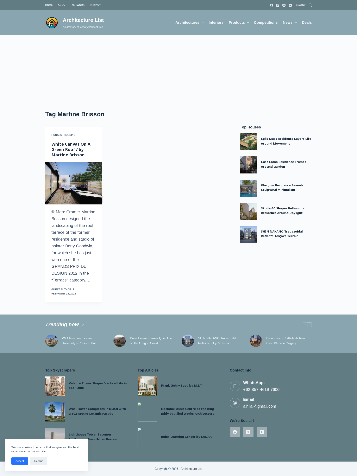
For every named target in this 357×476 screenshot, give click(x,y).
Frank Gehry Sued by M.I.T (181, 385)
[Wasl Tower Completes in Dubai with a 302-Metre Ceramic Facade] (55, 411)
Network (78, 5)
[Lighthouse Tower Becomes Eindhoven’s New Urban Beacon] (55, 437)
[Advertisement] (178, 66)
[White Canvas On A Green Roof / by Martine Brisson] (73, 183)
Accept (19, 461)
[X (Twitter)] (277, 5)
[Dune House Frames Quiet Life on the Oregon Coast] (119, 341)
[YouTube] (290, 5)
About (62, 5)
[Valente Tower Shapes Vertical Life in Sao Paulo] (55, 386)
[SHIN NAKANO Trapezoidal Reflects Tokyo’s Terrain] (248, 234)
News (288, 22)
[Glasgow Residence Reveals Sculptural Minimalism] (248, 188)
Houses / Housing (63, 135)
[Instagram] (284, 5)
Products (237, 22)
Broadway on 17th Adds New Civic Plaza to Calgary (285, 340)
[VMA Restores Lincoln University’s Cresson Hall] (51, 341)
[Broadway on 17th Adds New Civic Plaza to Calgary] (256, 341)
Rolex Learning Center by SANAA (186, 436)
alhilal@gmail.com (259, 406)
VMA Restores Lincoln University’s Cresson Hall (79, 340)
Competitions (266, 22)
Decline (38, 461)
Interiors (216, 22)
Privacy (95, 5)
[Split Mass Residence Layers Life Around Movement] (248, 141)
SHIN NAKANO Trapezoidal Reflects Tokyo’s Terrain (217, 340)
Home (49, 5)
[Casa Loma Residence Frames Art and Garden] (248, 164)
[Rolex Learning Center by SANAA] (147, 437)
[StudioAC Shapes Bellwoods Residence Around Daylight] (248, 211)
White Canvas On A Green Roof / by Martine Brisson (70, 149)
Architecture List (83, 20)
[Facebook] (271, 5)
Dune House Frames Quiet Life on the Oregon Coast (151, 340)
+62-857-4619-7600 (261, 389)
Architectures (187, 22)
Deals (307, 22)
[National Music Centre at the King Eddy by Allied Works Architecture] (147, 411)
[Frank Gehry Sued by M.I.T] (147, 386)
